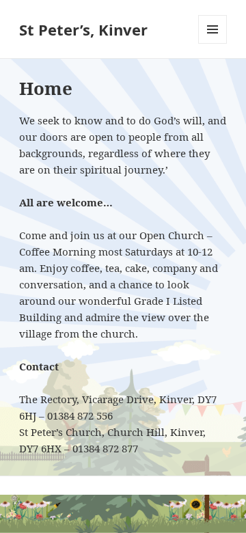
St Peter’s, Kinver (83, 29)
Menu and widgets (213, 43)
